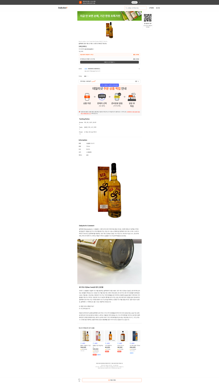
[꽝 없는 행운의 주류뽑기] (109, 16)
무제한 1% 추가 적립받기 (109, 62)
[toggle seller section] (139, 69)
